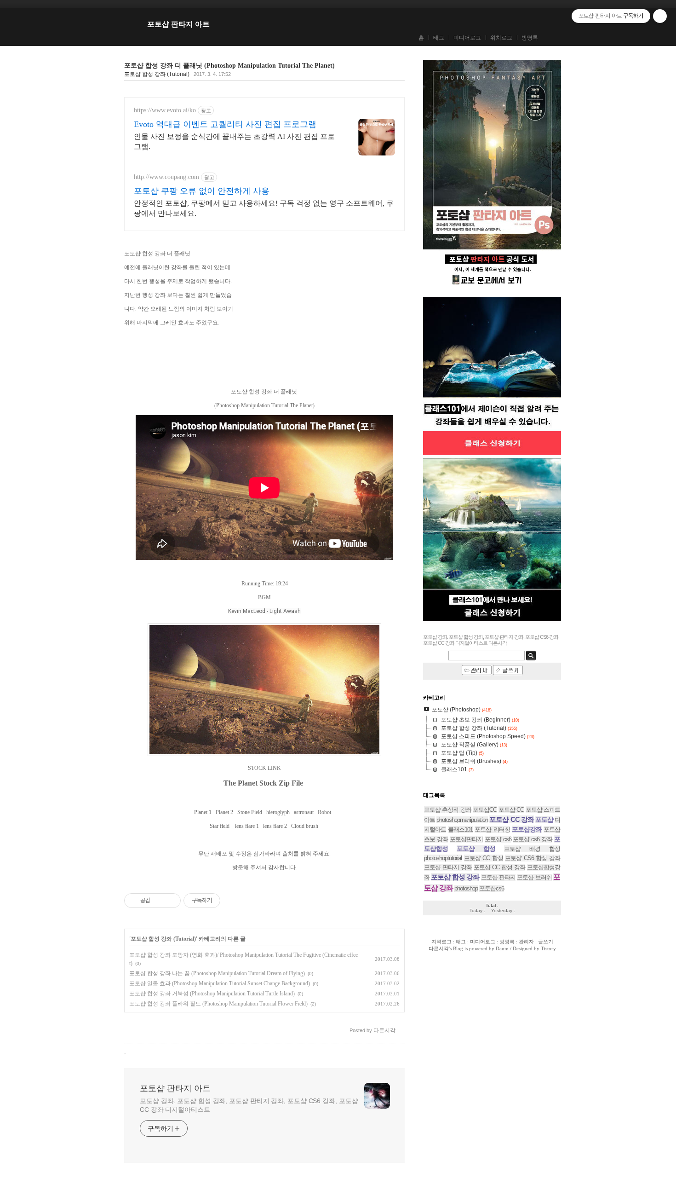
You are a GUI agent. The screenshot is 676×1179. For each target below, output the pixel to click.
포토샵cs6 (491, 888)
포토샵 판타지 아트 (178, 24)
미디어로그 (467, 38)
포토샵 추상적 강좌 (447, 809)
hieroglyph (278, 812)
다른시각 (439, 948)
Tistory (548, 948)
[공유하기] (159, 900)
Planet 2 (224, 812)
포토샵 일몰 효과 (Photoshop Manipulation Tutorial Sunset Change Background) (219, 983)
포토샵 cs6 (498, 839)
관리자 (526, 941)
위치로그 (501, 38)
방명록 (529, 38)
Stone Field (249, 812)
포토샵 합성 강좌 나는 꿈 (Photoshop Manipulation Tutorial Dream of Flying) (217, 973)
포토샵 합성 (476, 848)
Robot (325, 812)
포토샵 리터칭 (492, 829)
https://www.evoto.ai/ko (165, 110)
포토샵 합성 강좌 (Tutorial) (156, 74)
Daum (502, 948)
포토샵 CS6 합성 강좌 (532, 858)
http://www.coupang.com (166, 176)
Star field (219, 826)
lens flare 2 (275, 826)
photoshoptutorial (443, 858)
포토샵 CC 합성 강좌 (499, 867)
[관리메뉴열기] (660, 16)
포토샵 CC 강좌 (511, 819)
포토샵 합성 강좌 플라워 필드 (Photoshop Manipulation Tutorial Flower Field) (218, 1003)
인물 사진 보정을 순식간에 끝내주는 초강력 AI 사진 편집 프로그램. (234, 141)
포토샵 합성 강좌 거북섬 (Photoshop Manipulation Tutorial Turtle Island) (212, 993)
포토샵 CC (511, 809)
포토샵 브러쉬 (534, 877)
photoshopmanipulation (462, 819)
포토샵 (544, 819)
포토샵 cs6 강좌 (532, 839)
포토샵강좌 (527, 829)
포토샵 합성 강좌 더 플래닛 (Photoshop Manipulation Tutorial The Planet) (229, 65)
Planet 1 (203, 812)
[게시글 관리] (170, 900)
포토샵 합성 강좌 (455, 877)
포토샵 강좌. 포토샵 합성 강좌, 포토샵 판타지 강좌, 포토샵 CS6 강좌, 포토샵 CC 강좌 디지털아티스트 (249, 1105)
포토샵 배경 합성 (532, 848)
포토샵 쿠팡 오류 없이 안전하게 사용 (201, 191)
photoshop (466, 888)
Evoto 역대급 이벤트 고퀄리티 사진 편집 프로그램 (225, 124)
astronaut (304, 812)
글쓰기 (545, 941)
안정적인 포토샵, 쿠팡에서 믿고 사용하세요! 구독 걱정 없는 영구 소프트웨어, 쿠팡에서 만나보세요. (264, 208)
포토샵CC (485, 809)
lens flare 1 (247, 826)
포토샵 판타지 (498, 877)
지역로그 (441, 941)
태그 (438, 38)
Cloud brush (304, 826)
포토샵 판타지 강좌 (448, 867)
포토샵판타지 (466, 839)
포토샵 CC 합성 (483, 858)
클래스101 (460, 829)
